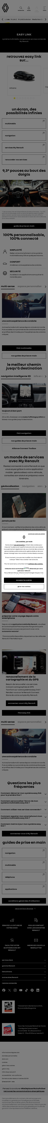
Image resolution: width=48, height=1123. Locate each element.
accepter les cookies (24, 580)
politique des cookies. (35, 564)
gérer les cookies (24, 586)
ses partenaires (19, 545)
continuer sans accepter (36, 534)
